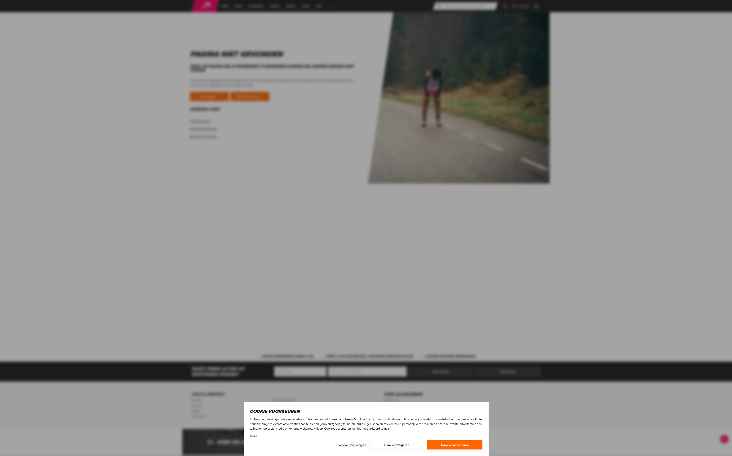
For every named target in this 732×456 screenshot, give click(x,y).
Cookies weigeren (396, 445)
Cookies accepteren (455, 445)
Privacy (253, 435)
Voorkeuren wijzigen (352, 445)
